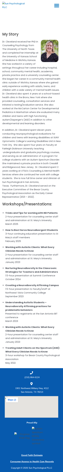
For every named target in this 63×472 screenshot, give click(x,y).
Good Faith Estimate (32, 455)
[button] (57, 5)
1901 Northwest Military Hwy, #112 (32, 388)
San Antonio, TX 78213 (32, 392)
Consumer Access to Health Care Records (32, 461)
